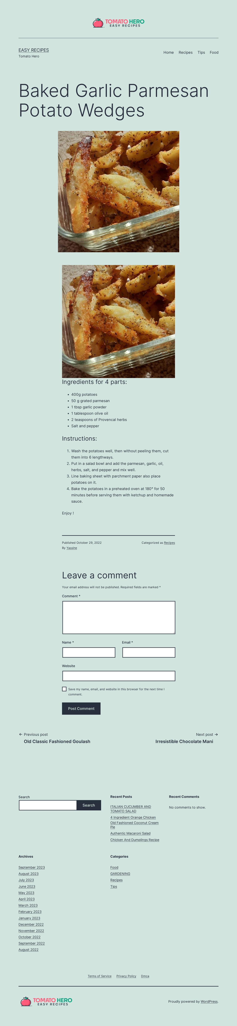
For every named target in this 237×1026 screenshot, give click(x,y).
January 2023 (29, 918)
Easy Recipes (34, 50)
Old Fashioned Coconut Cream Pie (134, 825)
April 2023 (27, 899)
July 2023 (26, 880)
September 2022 (32, 943)
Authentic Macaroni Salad (130, 833)
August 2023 (29, 874)
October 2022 (30, 937)
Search (24, 797)
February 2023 (30, 912)
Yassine (71, 548)
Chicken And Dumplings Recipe (134, 840)
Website (68, 666)
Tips (201, 52)
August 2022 (29, 950)
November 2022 (31, 931)
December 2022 (31, 924)
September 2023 (32, 867)
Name (68, 642)
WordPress (209, 1001)
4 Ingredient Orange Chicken (133, 817)
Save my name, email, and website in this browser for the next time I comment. (116, 691)
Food (214, 52)
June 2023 (27, 886)
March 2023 (28, 905)
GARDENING (120, 874)
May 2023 (26, 893)
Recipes (186, 52)
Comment (71, 596)
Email (127, 642)
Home (168, 52)
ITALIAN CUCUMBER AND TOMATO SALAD (130, 809)
